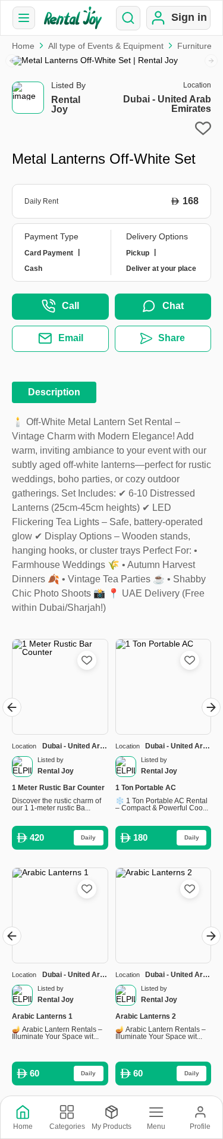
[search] (128, 18)
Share (171, 338)
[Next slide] (211, 60)
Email (70, 338)
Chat (173, 306)
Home (23, 46)
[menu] (23, 18)
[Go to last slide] (11, 707)
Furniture (194, 46)
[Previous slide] (11, 60)
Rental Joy (65, 104)
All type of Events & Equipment (106, 46)
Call (70, 306)
